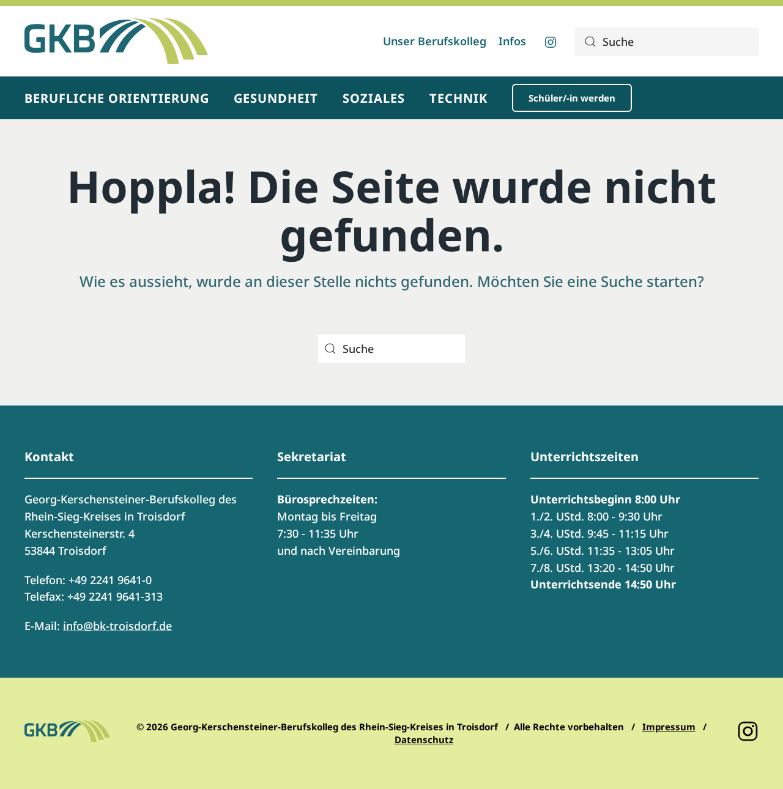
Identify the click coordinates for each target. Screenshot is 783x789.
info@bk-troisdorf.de (117, 625)
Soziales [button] (374, 98)
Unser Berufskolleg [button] (434, 41)
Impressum (669, 726)
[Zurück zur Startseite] (116, 41)
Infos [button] (512, 41)
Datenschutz (424, 739)
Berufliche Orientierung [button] (116, 98)
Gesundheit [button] (276, 98)
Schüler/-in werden (572, 98)
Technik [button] (458, 98)
